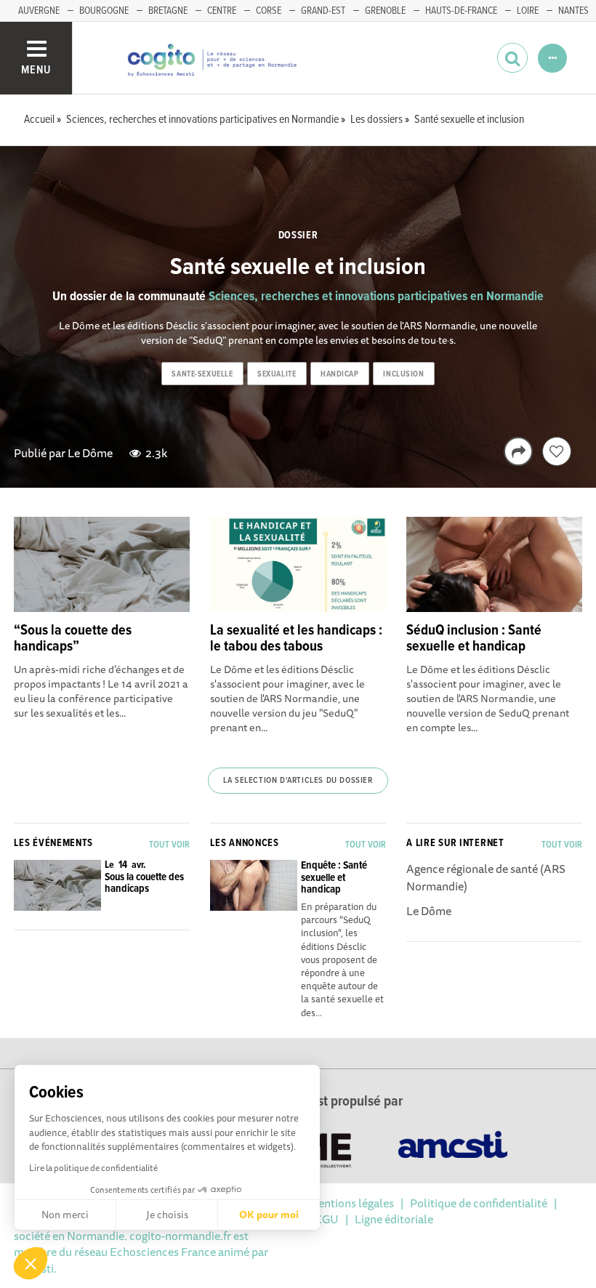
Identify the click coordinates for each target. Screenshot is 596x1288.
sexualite (276, 374)
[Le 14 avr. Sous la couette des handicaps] (101, 906)
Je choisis (167, 1215)
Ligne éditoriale (394, 1218)
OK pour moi (269, 1215)
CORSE (268, 10)
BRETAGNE (168, 10)
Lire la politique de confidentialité (93, 1168)
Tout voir (169, 845)
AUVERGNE (39, 10)
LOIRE (528, 10)
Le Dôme (90, 452)
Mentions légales (351, 1203)
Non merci (65, 1215)
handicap (339, 374)
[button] (30, 1263)
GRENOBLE (385, 10)
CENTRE (221, 10)
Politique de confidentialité (478, 1203)
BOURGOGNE (104, 10)
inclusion (403, 374)
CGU (327, 1218)
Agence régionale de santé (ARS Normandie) (485, 877)
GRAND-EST (323, 10)
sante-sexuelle (202, 374)
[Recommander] (556, 451)
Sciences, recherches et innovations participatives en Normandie (376, 297)
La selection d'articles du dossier (297, 780)
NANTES (573, 10)
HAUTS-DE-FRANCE (461, 10)
